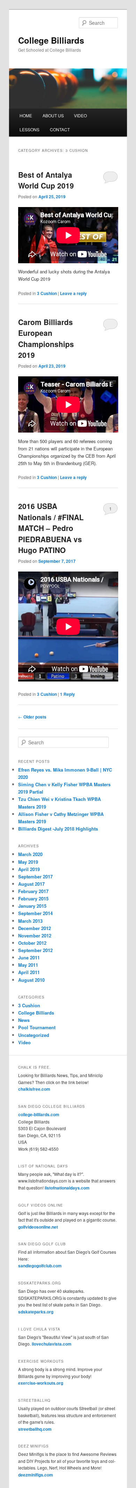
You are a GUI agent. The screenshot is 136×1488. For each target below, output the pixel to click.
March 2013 (30, 921)
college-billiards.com (38, 1114)
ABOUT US (53, 115)
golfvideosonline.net (38, 1227)
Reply (67, 694)
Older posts (32, 717)
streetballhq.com (35, 1429)
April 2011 (29, 972)
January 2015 (32, 906)
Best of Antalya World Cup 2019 (46, 180)
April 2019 (29, 869)
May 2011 (28, 965)
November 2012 (34, 935)
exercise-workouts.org (40, 1383)
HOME (26, 115)
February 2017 (33, 891)
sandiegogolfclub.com (40, 1265)
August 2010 (31, 980)
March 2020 (30, 854)
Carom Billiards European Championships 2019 (46, 338)
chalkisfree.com (34, 1089)
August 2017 (31, 884)
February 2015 (33, 898)
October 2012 (32, 943)
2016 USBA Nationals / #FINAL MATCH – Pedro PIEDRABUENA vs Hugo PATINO (51, 528)
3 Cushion (47, 293)
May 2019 (28, 862)
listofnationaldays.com (67, 1188)
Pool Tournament (36, 1027)
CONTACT (60, 129)
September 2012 (35, 950)
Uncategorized (33, 1035)
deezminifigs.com (35, 1475)
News (24, 1020)
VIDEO (80, 115)
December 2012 (34, 928)
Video (24, 1042)
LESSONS (29, 129)
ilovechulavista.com (51, 1344)
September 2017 (35, 876)
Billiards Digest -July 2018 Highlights (58, 828)
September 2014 (35, 913)
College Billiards (51, 40)
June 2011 (29, 957)
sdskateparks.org (35, 1312)
